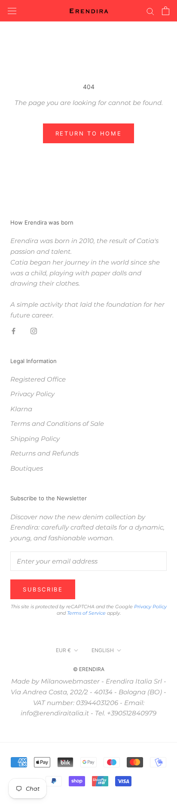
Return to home (88, 133)
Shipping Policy (35, 438)
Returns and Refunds (44, 453)
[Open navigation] (12, 11)
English (103, 650)
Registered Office (38, 379)
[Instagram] (34, 331)
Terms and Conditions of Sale (57, 423)
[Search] (150, 11)
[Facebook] (13, 331)
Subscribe (43, 589)
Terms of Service (86, 613)
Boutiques (26, 468)
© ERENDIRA (88, 669)
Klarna (21, 409)
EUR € (63, 650)
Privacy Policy (32, 394)
